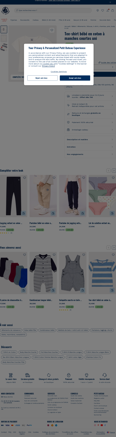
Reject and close (41, 78)
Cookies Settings (59, 72)
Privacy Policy (48, 66)
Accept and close (75, 78)
